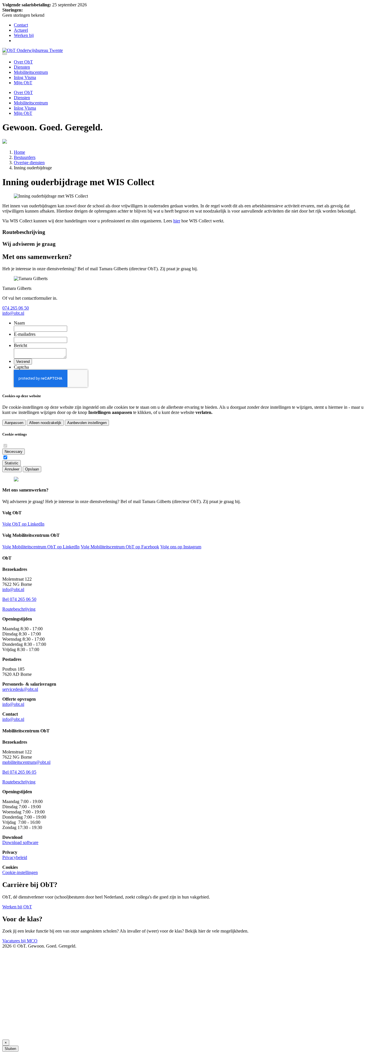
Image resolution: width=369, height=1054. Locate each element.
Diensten (22, 67)
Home (19, 152)
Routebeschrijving (18, 609)
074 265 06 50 (15, 307)
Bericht (20, 345)
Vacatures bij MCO (19, 940)
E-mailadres (24, 334)
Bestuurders (24, 157)
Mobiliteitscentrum (31, 72)
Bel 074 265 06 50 (19, 599)
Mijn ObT (23, 82)
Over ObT (23, 61)
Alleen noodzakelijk (45, 423)
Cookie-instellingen (20, 872)
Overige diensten (29, 162)
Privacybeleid (14, 857)
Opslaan (32, 469)
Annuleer (12, 469)
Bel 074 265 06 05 (19, 772)
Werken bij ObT (17, 906)
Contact (21, 24)
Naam (19, 322)
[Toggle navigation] (4, 54)
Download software (20, 842)
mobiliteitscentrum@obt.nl (26, 762)
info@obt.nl (13, 313)
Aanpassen (14, 423)
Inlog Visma (25, 77)
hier (176, 220)
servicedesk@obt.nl (20, 689)
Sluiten (10, 1049)
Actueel (21, 30)
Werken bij (24, 35)
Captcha (21, 367)
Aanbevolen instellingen (87, 423)
